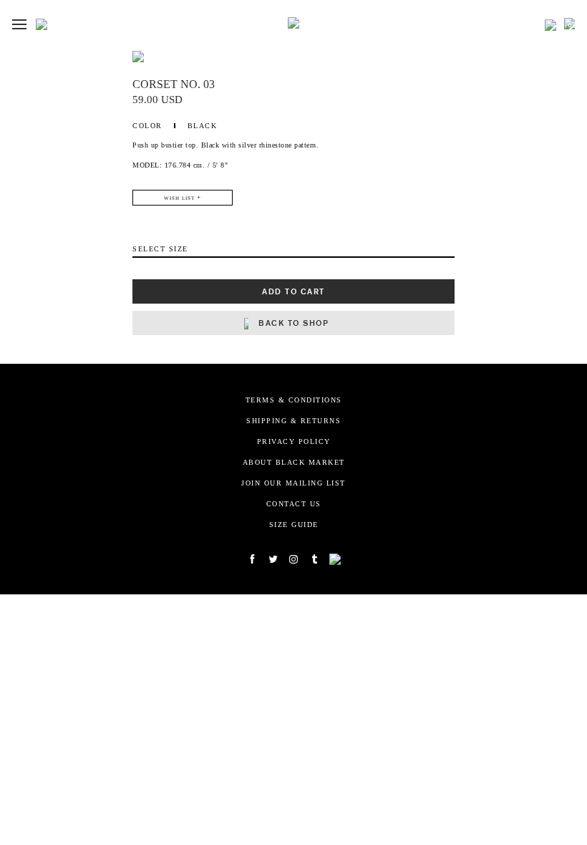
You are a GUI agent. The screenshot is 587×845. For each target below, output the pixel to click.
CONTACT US (293, 504)
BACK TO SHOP (293, 323)
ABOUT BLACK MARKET (294, 462)
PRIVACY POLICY (294, 441)
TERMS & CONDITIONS (294, 400)
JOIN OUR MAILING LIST (293, 483)
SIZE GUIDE (294, 524)
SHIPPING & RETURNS (293, 421)
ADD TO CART (293, 291)
